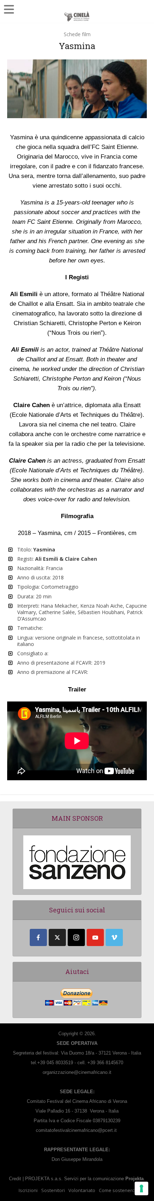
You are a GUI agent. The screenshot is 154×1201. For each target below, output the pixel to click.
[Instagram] (76, 937)
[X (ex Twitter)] (57, 937)
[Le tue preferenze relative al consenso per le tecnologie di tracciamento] (141, 1188)
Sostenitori (53, 1190)
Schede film (77, 34)
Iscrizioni (28, 1190)
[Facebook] (38, 937)
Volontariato (81, 1190)
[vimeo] (114, 937)
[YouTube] (95, 937)
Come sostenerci (117, 1190)
